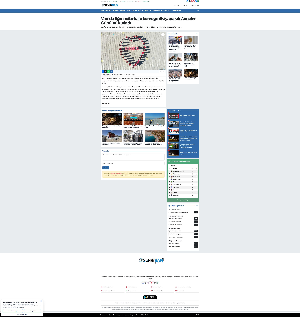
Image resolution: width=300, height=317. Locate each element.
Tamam (197, 314)
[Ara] (198, 6)
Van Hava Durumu (132, 287)
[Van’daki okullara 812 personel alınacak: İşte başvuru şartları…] (133, 136)
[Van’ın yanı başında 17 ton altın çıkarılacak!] (112, 119)
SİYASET (134, 10)
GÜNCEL (123, 10)
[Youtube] (151, 282)
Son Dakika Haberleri (157, 290)
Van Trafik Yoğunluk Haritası (184, 287)
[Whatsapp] (157, 282)
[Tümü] (197, 34)
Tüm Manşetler (131, 290)
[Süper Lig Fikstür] (197, 205)
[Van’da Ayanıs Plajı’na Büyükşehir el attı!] (155, 119)
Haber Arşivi (181, 290)
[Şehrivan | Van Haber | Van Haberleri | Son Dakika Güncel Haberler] (110, 5)
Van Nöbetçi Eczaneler (108, 287)
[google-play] (150, 297)
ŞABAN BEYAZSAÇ (107, 74)
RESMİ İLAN (156, 10)
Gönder (105, 168)
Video (185, 5)
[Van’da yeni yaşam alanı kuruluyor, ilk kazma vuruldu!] (155, 136)
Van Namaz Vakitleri (158, 287)
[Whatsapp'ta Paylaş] (108, 71)
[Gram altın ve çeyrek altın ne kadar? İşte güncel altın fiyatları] (191, 40)
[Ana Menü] (198, 11)
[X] (146, 282)
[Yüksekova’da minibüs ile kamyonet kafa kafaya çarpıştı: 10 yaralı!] (191, 57)
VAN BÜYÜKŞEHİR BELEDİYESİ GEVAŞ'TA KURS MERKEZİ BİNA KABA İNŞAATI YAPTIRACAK (175, 48)
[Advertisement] (183, 96)
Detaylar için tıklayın (183, 200)
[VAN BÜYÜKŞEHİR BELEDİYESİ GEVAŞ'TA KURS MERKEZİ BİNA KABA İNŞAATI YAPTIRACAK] (175, 40)
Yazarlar (193, 5)
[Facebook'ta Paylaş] (103, 71)
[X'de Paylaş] (105, 71)
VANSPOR (108, 10)
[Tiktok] (154, 282)
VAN (102, 10)
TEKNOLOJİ (147, 10)
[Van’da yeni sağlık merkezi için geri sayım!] (112, 136)
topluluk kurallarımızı (116, 173)
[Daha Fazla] (111, 71)
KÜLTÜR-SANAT (166, 10)
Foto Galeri (175, 5)
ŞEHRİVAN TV (176, 10)
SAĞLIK (140, 10)
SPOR (128, 10)
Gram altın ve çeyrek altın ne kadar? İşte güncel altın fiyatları (190, 46)
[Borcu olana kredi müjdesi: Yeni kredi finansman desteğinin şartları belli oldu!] (175, 57)
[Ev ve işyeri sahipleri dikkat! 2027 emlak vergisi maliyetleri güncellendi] (175, 72)
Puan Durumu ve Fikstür (109, 290)
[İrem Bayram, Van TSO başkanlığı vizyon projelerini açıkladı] (133, 119)
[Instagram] (148, 282)
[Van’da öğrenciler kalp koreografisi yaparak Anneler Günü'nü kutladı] (133, 51)
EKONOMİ (116, 10)
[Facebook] (143, 282)
